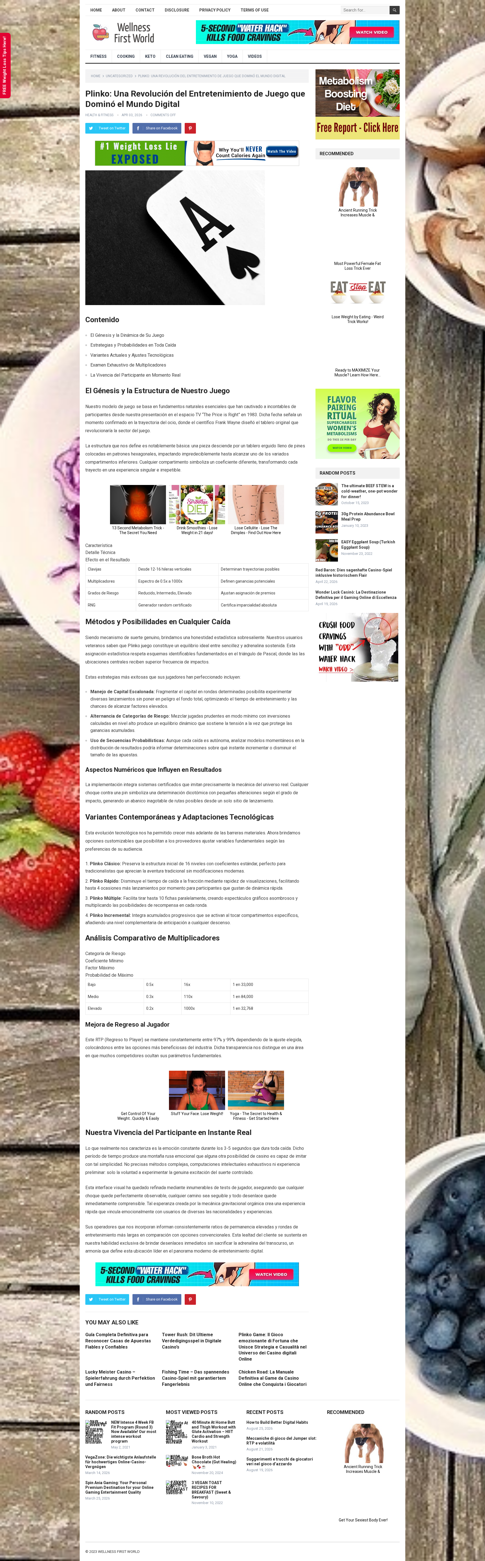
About (118, 10)
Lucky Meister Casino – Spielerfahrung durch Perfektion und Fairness (120, 1378)
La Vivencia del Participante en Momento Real (135, 375)
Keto (150, 56)
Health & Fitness (99, 115)
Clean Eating (179, 56)
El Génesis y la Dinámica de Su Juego (127, 335)
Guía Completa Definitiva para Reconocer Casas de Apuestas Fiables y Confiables (118, 1340)
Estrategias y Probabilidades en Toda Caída (133, 345)
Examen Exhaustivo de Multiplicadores (128, 365)
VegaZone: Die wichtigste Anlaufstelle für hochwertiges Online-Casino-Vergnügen (120, 1462)
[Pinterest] (190, 128)
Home (96, 10)
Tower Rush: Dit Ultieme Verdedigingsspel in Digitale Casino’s (191, 1340)
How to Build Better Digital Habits (277, 1422)
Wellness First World (119, 1551)
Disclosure (177, 10)
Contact (145, 10)
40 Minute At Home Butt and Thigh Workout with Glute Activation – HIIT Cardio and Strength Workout (214, 1431)
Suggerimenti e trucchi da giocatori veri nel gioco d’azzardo (279, 1461)
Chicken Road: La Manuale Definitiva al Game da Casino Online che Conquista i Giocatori (272, 1378)
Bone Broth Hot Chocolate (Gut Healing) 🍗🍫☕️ (214, 1462)
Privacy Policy (214, 10)
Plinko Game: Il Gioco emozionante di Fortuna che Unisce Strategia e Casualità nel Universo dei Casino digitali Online (272, 1346)
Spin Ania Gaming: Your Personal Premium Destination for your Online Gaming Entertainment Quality (119, 1487)
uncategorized (119, 76)
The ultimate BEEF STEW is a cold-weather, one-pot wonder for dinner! (369, 491)
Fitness (98, 56)
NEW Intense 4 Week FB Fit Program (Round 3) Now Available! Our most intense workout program (133, 1431)
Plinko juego (140, 645)
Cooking (126, 56)
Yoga (232, 56)
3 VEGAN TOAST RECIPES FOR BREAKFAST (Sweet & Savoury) (211, 1489)
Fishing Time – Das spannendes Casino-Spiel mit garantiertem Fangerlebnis (195, 1378)
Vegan (210, 56)
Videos (255, 56)
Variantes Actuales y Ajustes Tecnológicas (132, 355)
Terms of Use (255, 10)
